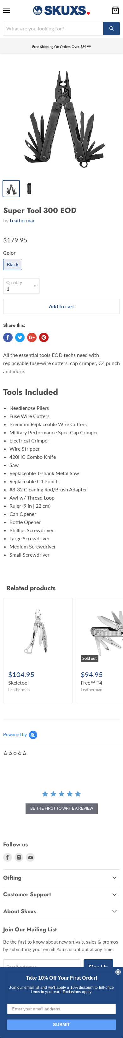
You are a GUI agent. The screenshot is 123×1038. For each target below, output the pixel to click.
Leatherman (23, 220)
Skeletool (18, 683)
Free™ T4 (91, 683)
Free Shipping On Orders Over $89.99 (61, 47)
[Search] (111, 28)
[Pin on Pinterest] (44, 337)
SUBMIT (61, 1024)
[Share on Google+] (32, 337)
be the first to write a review (61, 808)
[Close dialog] (118, 972)
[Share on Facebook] (8, 337)
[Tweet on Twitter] (20, 337)
